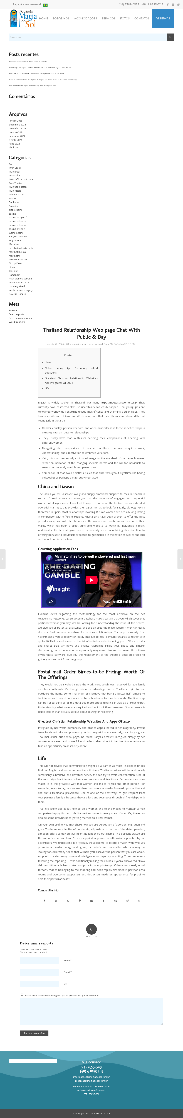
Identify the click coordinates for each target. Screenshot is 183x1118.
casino (12, 213)
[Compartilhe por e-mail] (139, 901)
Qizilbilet (13, 271)
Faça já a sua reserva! (27, 4)
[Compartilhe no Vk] (115, 901)
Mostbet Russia (17, 251)
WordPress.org (17, 321)
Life (47, 388)
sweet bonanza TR (19, 282)
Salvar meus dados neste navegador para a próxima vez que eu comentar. (62, 995)
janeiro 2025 (15, 120)
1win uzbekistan (18, 186)
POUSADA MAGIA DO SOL (123, 344)
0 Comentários (73, 344)
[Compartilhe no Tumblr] (103, 901)
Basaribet (14, 206)
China (48, 362)
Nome (67, 960)
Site (66, 983)
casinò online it (17, 228)
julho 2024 (14, 143)
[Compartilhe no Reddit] (127, 901)
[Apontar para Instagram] (173, 4)
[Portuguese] (45, 5)
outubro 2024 (16, 132)
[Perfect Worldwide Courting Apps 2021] (3, 559)
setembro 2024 (17, 136)
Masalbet (14, 244)
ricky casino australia (20, 278)
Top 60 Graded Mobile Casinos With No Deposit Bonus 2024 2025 (36, 73)
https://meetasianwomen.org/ (119, 402)
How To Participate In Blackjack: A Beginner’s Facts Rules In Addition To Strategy (43, 79)
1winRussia (15, 190)
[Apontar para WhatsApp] (178, 4)
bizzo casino (16, 209)
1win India (14, 175)
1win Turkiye (16, 183)
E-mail (68, 972)
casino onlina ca (17, 221)
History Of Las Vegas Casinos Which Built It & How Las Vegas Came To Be (40, 67)
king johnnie (15, 240)
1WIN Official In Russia (21, 179)
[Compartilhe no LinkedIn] (91, 901)
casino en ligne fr (18, 217)
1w (10, 164)
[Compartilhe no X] (56, 901)
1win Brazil (15, 171)
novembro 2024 (17, 128)
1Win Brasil (15, 167)
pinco (12, 267)
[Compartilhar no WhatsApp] (68, 901)
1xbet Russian (16, 194)
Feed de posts (16, 314)
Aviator (13, 198)
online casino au (18, 259)
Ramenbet (14, 274)
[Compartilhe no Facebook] (44, 901)
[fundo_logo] (23, 18)
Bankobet (14, 202)
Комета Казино (17, 293)
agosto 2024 (15, 140)
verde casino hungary (21, 290)
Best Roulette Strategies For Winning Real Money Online (32, 85)
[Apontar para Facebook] (167, 4)
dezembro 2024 (17, 124)
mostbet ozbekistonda (21, 248)
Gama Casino (16, 232)
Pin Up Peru (15, 263)
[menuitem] (28, 4)
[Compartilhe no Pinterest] (80, 901)
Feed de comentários (20, 318)
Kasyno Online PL (18, 236)
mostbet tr (14, 255)
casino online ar (17, 225)
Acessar (13, 310)
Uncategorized (17, 286)
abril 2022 (14, 147)
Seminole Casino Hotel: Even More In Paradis (28, 61)
